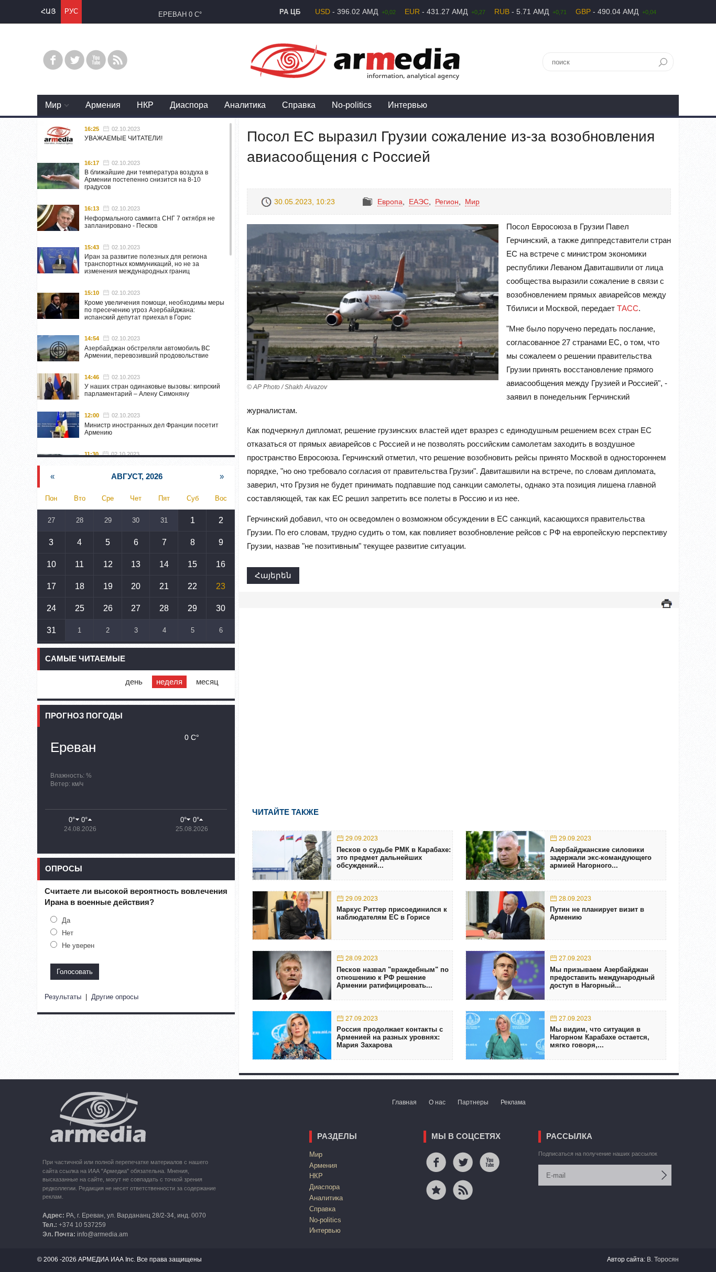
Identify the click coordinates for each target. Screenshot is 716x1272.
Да (66, 920)
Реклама (513, 1102)
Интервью (407, 105)
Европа (390, 201)
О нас (437, 1102)
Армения (103, 105)
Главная (404, 1102)
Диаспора (189, 105)
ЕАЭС (419, 201)
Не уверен (78, 945)
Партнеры (473, 1102)
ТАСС (627, 308)
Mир (53, 105)
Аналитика (245, 105)
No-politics (352, 105)
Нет (67, 933)
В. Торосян (663, 1259)
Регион (447, 201)
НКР (145, 105)
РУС (71, 11)
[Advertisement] (459, 692)
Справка (299, 105)
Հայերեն (273, 575)
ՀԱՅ (48, 11)
